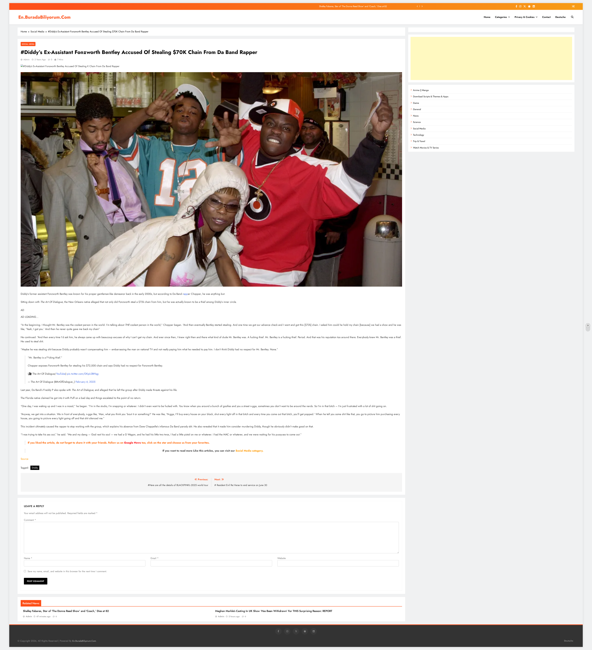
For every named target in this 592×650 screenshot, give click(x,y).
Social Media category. (249, 451)
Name (28, 558)
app (186, 294)
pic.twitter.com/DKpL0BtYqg (83, 374)
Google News (132, 442)
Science (417, 122)
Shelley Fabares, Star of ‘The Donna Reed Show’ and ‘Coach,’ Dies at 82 (66, 611)
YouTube (61, 374)
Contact (546, 17)
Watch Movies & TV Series (426, 147)
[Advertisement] (491, 58)
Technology (418, 135)
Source (24, 459)
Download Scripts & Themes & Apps (430, 96)
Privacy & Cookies (524, 17)
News (416, 115)
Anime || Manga (421, 90)
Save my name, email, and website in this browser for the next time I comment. (67, 571)
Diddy (35, 467)
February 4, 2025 (85, 382)
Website (281, 558)
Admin (26, 59)
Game (416, 103)
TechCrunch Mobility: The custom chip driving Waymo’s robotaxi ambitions (352, 6)
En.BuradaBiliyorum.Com (44, 17)
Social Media (28, 44)
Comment (30, 520)
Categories (501, 17)
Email (154, 558)
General (417, 109)
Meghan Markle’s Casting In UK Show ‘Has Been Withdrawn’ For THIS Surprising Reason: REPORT (273, 611)
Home (487, 17)
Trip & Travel (419, 141)
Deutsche (560, 17)
